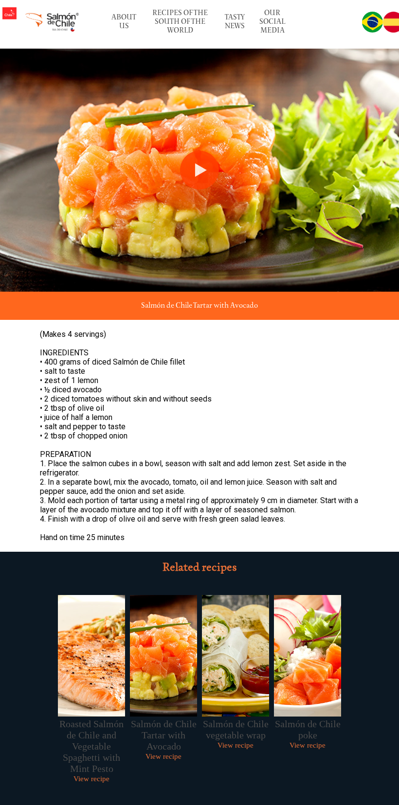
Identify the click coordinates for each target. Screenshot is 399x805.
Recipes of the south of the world (180, 22)
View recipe (91, 779)
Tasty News (235, 22)
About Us (123, 22)
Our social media (272, 22)
